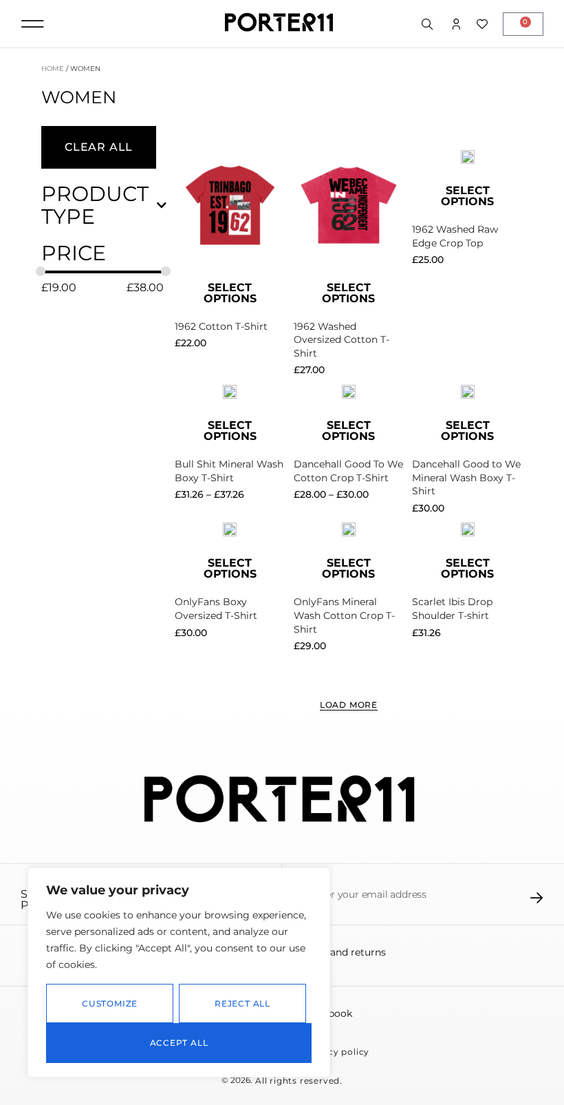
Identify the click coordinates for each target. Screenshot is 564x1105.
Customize (110, 1003)
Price (73, 253)
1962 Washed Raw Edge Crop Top (455, 236)
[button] (32, 23)
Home (52, 68)
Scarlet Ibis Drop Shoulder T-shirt (452, 609)
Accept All (179, 1043)
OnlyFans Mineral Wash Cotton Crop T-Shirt (344, 615)
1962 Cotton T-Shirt (221, 326)
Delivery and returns (337, 952)
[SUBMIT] (536, 898)
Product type (95, 205)
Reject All (242, 1003)
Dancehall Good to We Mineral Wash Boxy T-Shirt (466, 477)
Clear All (99, 147)
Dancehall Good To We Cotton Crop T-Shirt (348, 471)
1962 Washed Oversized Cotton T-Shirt (341, 339)
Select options (230, 293)
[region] (179, 972)
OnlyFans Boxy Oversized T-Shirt (216, 609)
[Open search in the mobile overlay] (428, 25)
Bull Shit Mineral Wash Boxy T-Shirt (229, 471)
